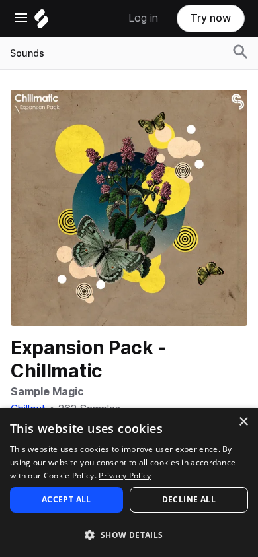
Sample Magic (47, 391)
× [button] (243, 422)
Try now (211, 18)
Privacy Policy (125, 475)
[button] (129, 534)
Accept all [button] (66, 499)
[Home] (41, 22)
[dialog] (129, 482)
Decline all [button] (189, 499)
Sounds (27, 53)
